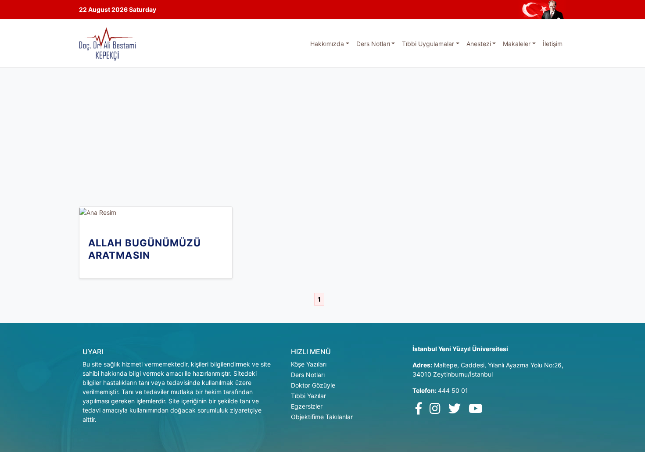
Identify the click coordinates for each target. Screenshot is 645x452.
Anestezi (478, 43)
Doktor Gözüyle (313, 385)
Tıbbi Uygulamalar (428, 43)
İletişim (553, 43)
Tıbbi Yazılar (308, 395)
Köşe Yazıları (308, 364)
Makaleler (516, 43)
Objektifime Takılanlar (322, 416)
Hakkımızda (327, 43)
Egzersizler (306, 406)
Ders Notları (373, 43)
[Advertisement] (322, 133)
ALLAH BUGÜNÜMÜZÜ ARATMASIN (144, 249)
